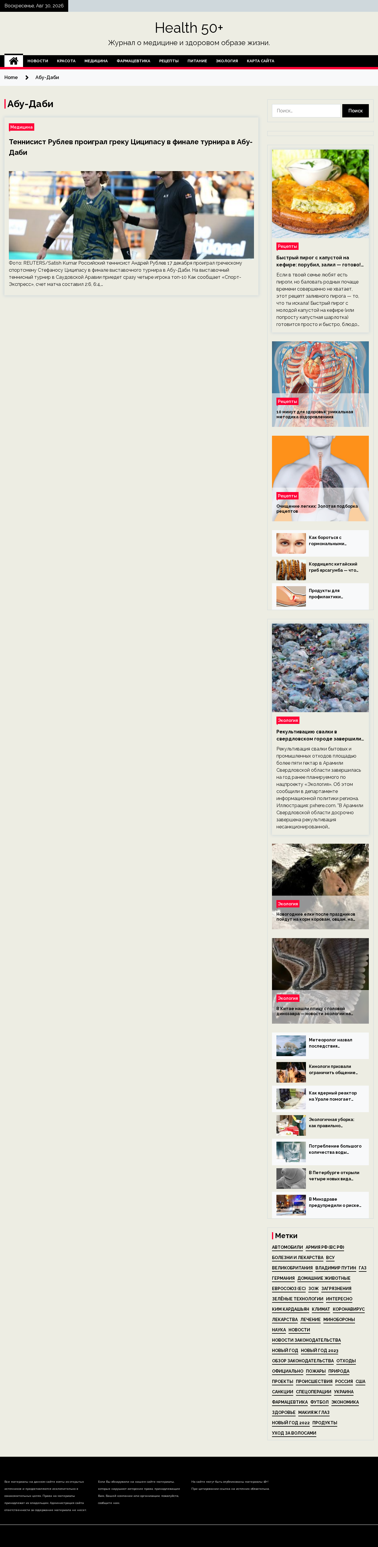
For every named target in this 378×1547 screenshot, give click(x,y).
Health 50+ (189, 27)
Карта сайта (260, 61)
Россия (344, 1381)
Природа (338, 1371)
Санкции (282, 1391)
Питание (197, 61)
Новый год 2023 (319, 1350)
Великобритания (292, 1268)
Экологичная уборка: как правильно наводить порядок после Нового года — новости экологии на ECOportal (331, 1123)
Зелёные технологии (297, 1299)
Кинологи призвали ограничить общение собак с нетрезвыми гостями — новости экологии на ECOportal (333, 1070)
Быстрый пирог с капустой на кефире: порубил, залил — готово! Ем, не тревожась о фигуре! (318, 261)
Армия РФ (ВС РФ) (325, 1247)
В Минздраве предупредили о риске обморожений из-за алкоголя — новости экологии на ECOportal (334, 1203)
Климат (321, 1309)
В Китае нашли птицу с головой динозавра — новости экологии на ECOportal (313, 1011)
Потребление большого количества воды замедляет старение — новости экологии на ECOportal (335, 1150)
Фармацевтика (133, 61)
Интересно (339, 1299)
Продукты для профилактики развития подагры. (329, 594)
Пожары (316, 1371)
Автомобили (287, 1247)
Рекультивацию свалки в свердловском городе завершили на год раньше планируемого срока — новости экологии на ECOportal (318, 736)
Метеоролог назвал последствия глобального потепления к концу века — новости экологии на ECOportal (333, 1043)
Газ (362, 1268)
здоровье (284, 1412)
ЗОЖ (313, 1288)
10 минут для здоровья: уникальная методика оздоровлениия (314, 414)
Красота (66, 61)
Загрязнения (336, 1288)
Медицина (96, 61)
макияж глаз (314, 1412)
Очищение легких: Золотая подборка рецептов (317, 509)
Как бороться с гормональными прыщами (326, 541)
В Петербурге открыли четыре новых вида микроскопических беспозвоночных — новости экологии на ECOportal (334, 1176)
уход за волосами (294, 1433)
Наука (279, 1330)
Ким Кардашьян (290, 1309)
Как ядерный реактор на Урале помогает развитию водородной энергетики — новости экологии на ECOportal (334, 1096)
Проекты (282, 1381)
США (360, 1381)
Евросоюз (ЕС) (289, 1288)
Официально (287, 1371)
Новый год (285, 1350)
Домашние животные (324, 1278)
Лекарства (285, 1319)
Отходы (346, 1360)
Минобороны (339, 1319)
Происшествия (314, 1381)
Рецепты (169, 61)
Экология (227, 61)
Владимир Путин (335, 1268)
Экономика (345, 1402)
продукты (324, 1422)
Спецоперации (313, 1391)
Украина (343, 1391)
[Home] (13, 61)
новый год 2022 (291, 1422)
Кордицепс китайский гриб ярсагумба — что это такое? (333, 567)
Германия (283, 1278)
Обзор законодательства (303, 1360)
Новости (37, 61)
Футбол (319, 1402)
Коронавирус (349, 1309)
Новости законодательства (306, 1340)
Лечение (310, 1319)
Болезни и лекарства (297, 1257)
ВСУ (330, 1257)
